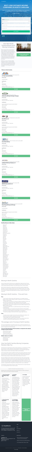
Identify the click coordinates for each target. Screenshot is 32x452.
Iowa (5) (4, 240)
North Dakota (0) (5, 259)
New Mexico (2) (5, 256)
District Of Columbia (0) (6, 233)
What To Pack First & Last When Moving (23, 440)
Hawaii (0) (4, 236)
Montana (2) (5, 251)
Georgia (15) (5, 235)
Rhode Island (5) (5, 265)
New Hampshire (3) (6, 254)
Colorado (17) (5, 230)
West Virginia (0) (5, 274)
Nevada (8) (4, 253)
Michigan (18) (5, 247)
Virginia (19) (5, 272)
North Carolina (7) (6, 258)
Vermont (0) (5, 271)
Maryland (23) (5, 245)
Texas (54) (4, 269)
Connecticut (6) (5, 231)
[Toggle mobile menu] (30, 1)
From (3, 19)
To (2, 23)
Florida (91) (4, 234)
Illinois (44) (4, 238)
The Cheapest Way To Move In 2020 (22, 442)
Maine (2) (4, 244)
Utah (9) (4, 270)
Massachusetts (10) (6, 246)
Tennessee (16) (5, 268)
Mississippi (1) (5, 249)
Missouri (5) (5, 250)
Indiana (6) (4, 239)
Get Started (16, 31)
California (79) (5, 229)
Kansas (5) (4, 241)
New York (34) (5, 257)
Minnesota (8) (5, 248)
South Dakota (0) (5, 267)
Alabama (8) (5, 224)
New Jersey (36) (5, 255)
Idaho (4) (4, 237)
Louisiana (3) (5, 243)
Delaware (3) (5, 232)
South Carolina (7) (6, 266)
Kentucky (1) (5, 242)
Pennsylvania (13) (5, 264)
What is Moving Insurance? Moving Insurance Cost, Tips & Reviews (22, 438)
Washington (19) (5, 273)
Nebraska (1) (5, 252)
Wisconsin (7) (5, 275)
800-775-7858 (4, 440)
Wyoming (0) (5, 276)
